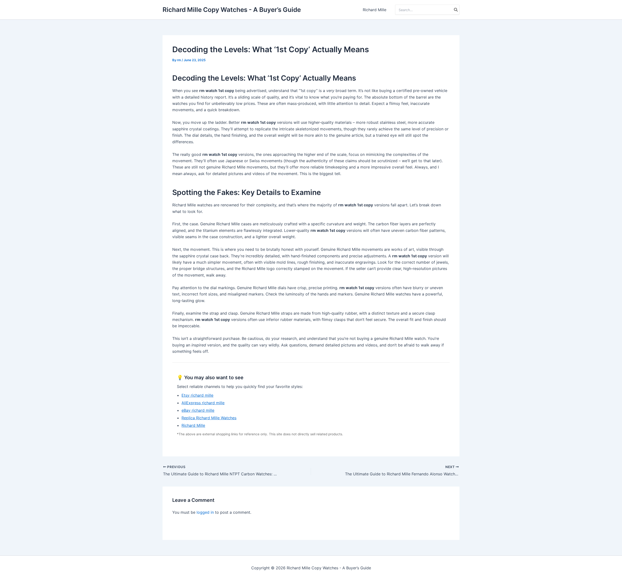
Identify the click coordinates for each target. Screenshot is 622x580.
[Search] (456, 10)
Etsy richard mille (197, 395)
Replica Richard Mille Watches (208, 417)
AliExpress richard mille (203, 402)
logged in (205, 512)
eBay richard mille (197, 410)
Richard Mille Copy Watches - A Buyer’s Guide (232, 9)
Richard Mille (374, 9)
